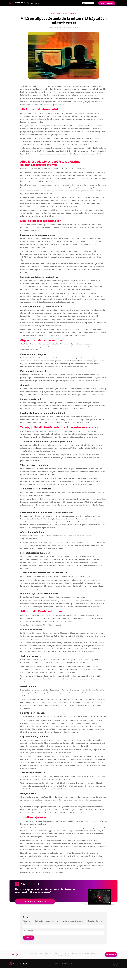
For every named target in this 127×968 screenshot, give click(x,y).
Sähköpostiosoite (28, 930)
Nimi (24, 924)
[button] (35, 3)
